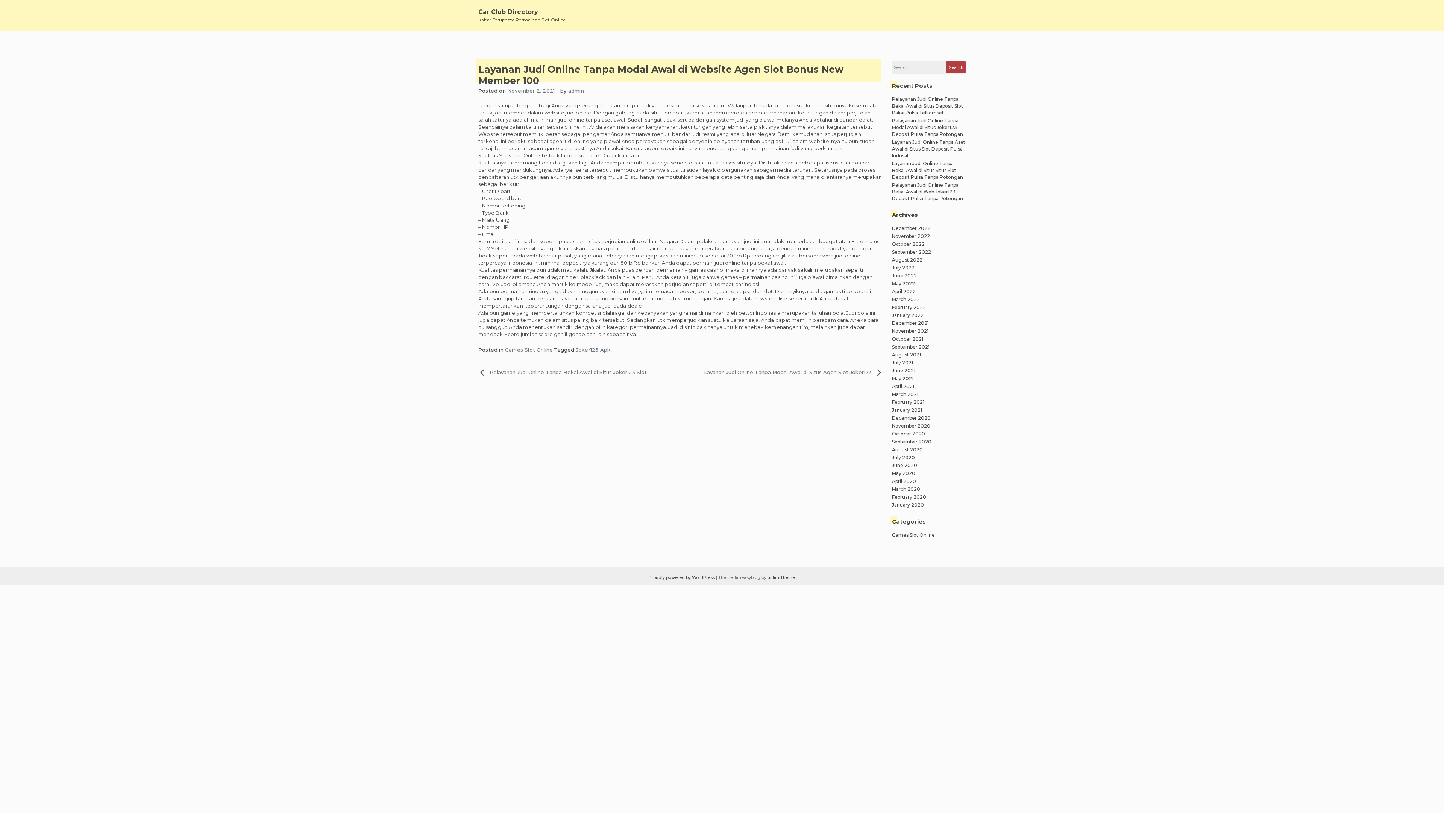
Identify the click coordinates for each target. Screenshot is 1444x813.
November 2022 (911, 236)
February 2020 (909, 497)
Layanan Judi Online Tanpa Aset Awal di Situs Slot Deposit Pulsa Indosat (928, 148)
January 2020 (908, 505)
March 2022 (906, 299)
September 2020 (911, 442)
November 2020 (911, 426)
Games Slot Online (529, 350)
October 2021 (907, 339)
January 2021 (907, 410)
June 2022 (904, 276)
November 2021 (910, 331)
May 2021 (902, 378)
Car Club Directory (508, 11)
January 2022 (908, 315)
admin (576, 91)
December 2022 (911, 228)
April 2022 (904, 291)
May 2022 (903, 283)
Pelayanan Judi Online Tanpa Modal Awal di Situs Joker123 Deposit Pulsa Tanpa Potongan (927, 127)
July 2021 (902, 362)
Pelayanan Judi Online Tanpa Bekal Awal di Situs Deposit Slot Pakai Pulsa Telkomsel (927, 106)
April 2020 (904, 481)
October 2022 (908, 244)
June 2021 (903, 370)
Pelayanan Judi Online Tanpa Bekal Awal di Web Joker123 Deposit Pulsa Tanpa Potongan (927, 191)
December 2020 (911, 418)
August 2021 (906, 355)
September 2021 (911, 347)
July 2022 (903, 268)
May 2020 (903, 473)
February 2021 (908, 402)
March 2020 (906, 489)
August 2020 (907, 449)
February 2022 (909, 307)
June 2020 (904, 465)
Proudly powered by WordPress (682, 577)
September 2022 (911, 252)
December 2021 (910, 323)
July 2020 (903, 457)
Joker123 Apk (593, 350)
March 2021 (905, 394)
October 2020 (908, 434)
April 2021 (903, 386)
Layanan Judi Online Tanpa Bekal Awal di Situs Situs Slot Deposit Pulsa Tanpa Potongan (927, 170)
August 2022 (907, 260)
